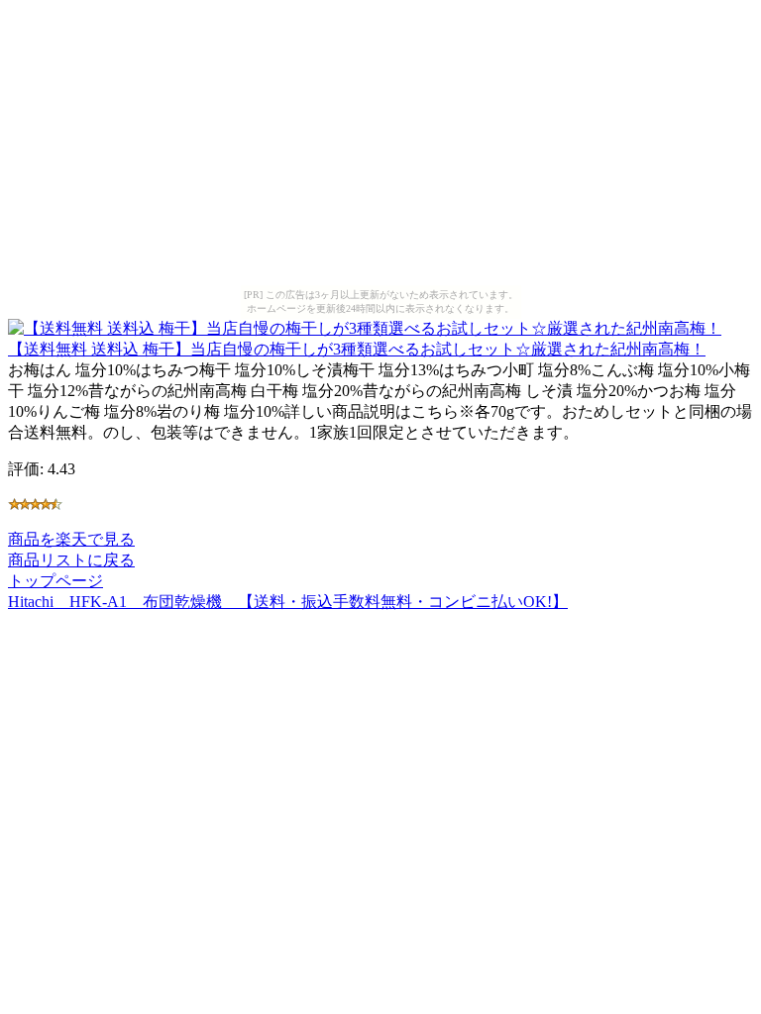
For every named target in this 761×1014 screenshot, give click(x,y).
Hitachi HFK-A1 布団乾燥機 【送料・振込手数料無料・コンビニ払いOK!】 (288, 601)
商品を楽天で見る (71, 539)
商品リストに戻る (71, 560)
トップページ (55, 580)
